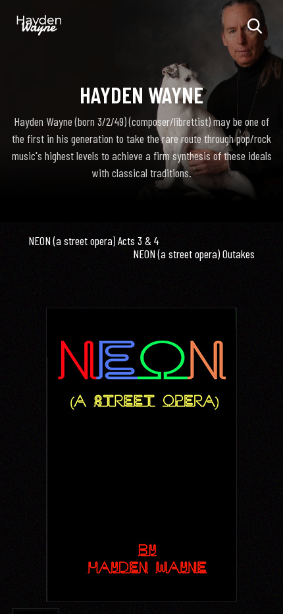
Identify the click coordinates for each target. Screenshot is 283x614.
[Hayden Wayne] (39, 26)
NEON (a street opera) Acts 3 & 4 (93, 240)
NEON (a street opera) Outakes (194, 253)
